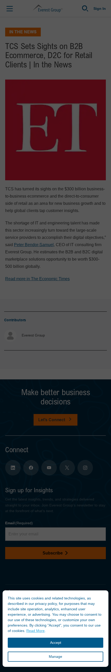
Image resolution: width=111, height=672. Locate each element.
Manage (55, 656)
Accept (55, 642)
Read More (35, 631)
